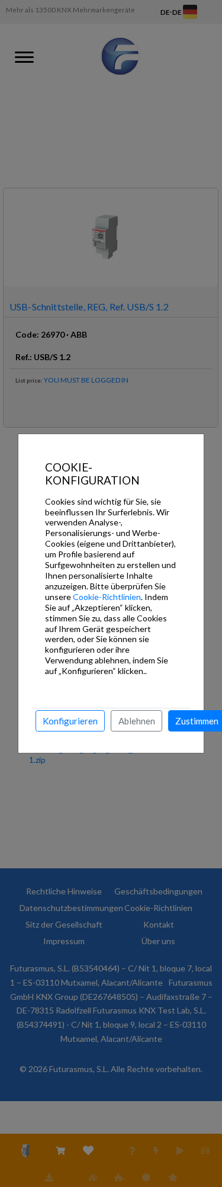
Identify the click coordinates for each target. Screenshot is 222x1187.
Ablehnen (136, 721)
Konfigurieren (70, 721)
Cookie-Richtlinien (107, 597)
